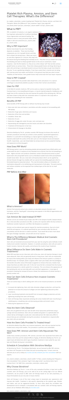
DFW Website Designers (46, 397)
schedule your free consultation (46, 352)
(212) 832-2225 (30, 352)
